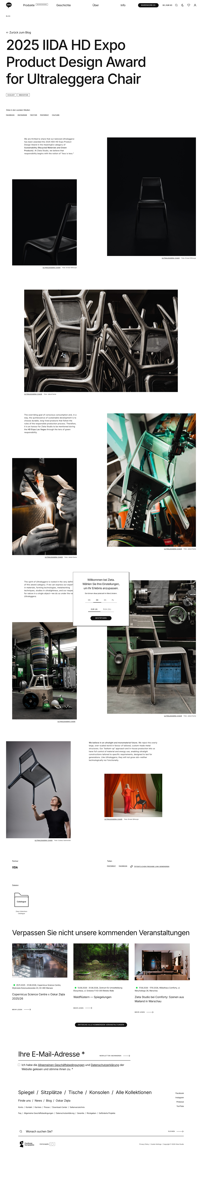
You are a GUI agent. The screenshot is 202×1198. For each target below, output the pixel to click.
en (89, 600)
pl (113, 600)
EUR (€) (94, 609)
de (97, 600)
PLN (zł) (107, 609)
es (105, 600)
